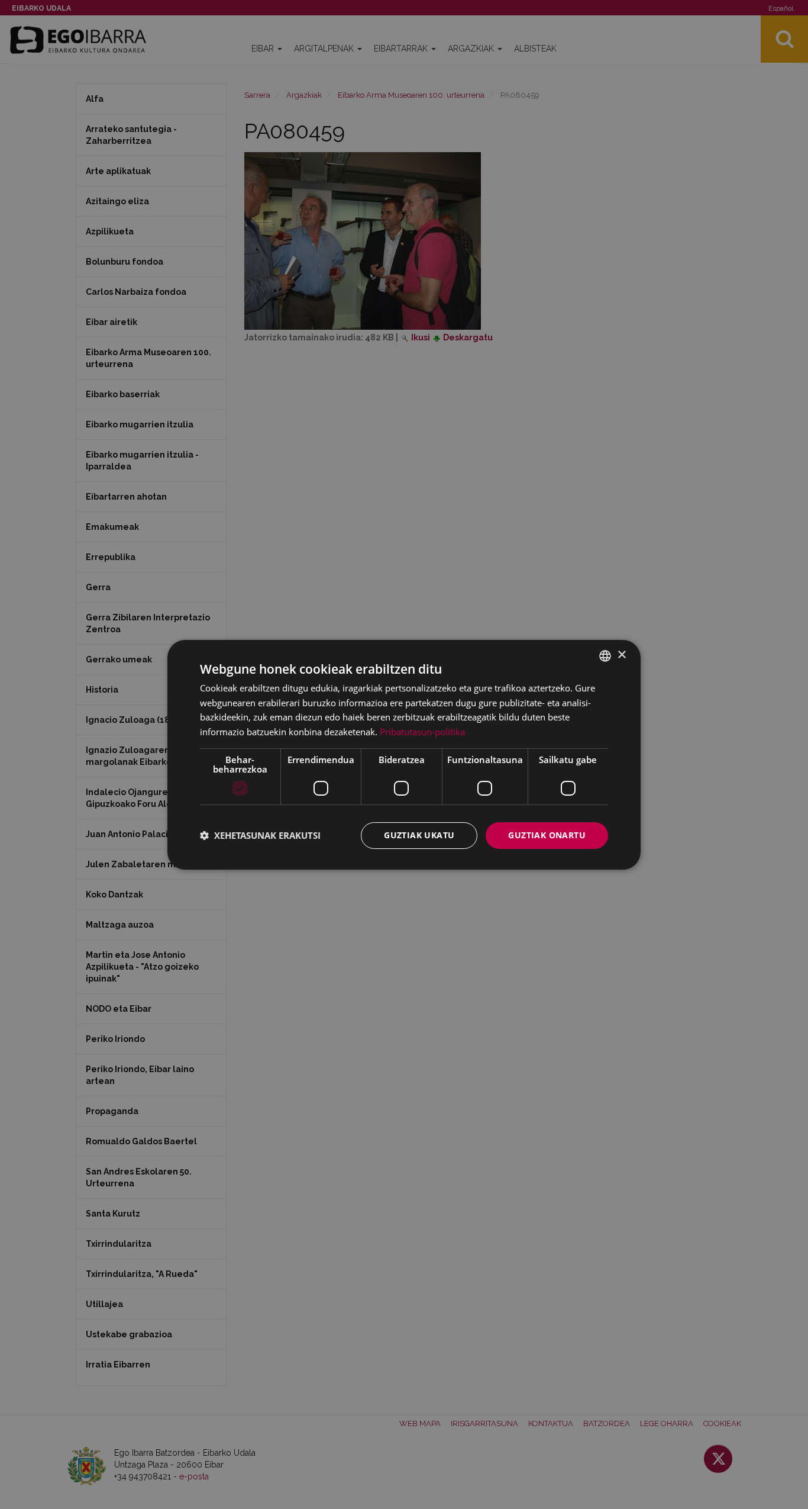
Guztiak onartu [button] (547, 835)
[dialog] (404, 754)
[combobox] (605, 655)
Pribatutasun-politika (422, 732)
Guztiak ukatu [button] (419, 835)
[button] (260, 835)
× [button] (621, 655)
